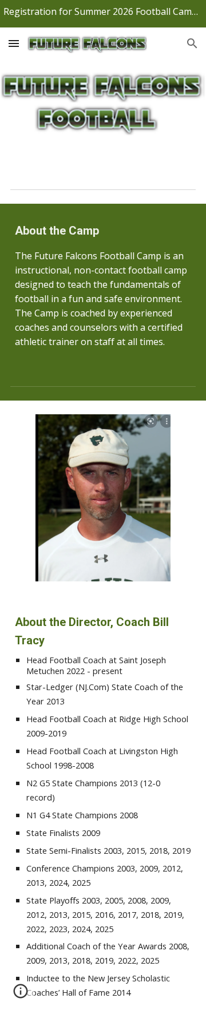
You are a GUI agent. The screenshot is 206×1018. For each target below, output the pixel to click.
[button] (13, 43)
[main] (103, 285)
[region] (103, 13)
